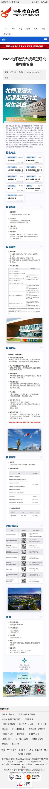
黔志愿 (5, 729)
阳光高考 (20, 734)
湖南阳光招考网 (8, 714)
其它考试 (6, 33)
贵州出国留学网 (8, 724)
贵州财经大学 (7, 734)
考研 (28, 28)
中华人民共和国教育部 (11, 719)
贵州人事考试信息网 (27, 714)
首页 (4, 39)
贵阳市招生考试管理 (37, 729)
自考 (35, 28)
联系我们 (27, 754)
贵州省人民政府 (22, 739)
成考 (43, 28)
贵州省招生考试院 (26, 724)
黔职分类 (15, 744)
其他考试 (38, 749)
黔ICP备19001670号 (31, 772)
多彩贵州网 (6, 739)
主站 (5, 28)
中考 (13, 28)
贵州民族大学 (34, 734)
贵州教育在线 (37, 739)
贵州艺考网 (28, 719)
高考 (20, 28)
